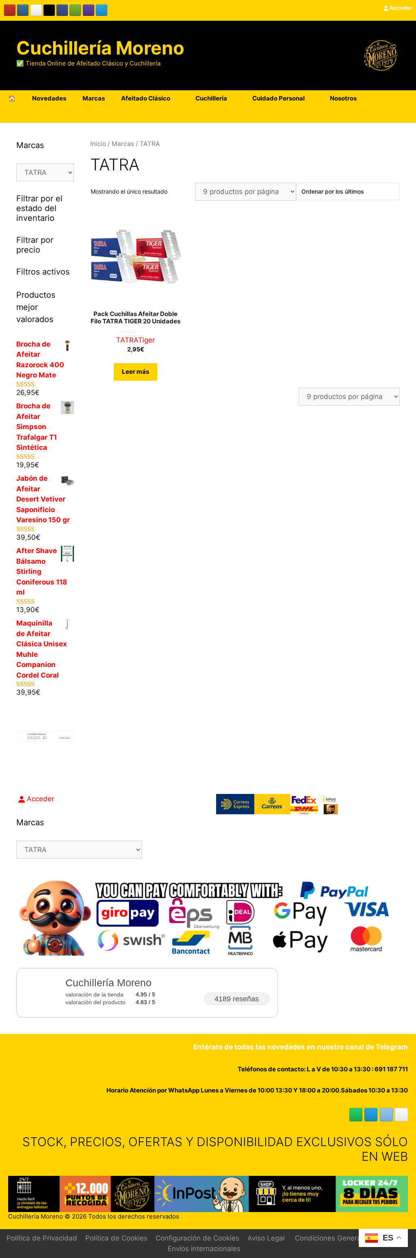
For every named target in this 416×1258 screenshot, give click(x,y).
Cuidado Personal (278, 98)
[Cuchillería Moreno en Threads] (36, 10)
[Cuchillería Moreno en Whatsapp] (355, 1114)
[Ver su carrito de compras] (405, 98)
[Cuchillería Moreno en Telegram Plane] (101, 10)
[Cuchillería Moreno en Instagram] (22, 10)
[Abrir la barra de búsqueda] (404, 115)
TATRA (127, 340)
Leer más (135, 371)
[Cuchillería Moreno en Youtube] (9, 10)
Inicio (98, 144)
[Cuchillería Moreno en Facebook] (62, 10)
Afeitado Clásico (145, 98)
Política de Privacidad (41, 1238)
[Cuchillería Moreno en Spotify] (75, 10)
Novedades (49, 98)
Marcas (93, 98)
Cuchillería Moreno (100, 48)
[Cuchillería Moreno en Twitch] (88, 10)
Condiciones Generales (332, 1238)
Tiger (146, 340)
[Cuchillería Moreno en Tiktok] (49, 10)
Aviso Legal (266, 1238)
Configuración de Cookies (197, 1238)
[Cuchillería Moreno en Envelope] (386, 1114)
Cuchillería (211, 98)
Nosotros (343, 98)
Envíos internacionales (204, 1249)
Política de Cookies (116, 1238)
